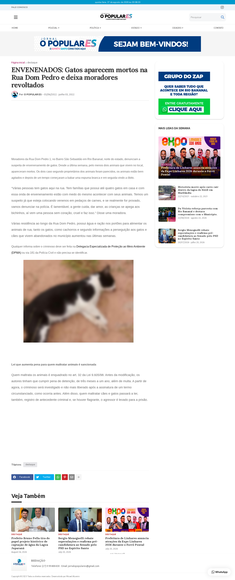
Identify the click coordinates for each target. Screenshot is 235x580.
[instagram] (222, 7)
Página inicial (18, 62)
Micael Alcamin (73, 576)
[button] (15, 17)
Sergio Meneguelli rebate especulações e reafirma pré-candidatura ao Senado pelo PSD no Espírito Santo (78, 543)
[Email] (72, 477)
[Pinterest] (65, 477)
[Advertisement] (80, 128)
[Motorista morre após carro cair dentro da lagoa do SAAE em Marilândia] (167, 193)
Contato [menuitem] (218, 28)
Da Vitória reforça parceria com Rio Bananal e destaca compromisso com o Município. (198, 211)
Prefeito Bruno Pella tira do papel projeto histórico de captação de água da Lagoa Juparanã (30, 543)
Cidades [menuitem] (176, 28)
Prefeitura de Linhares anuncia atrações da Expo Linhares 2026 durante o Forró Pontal (127, 541)
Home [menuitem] (15, 28)
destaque (32, 62)
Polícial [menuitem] (52, 28)
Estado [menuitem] (135, 28)
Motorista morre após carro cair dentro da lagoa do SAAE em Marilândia (198, 190)
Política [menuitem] (94, 28)
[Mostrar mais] (79, 477)
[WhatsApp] (58, 477)
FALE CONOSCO (19, 7)
